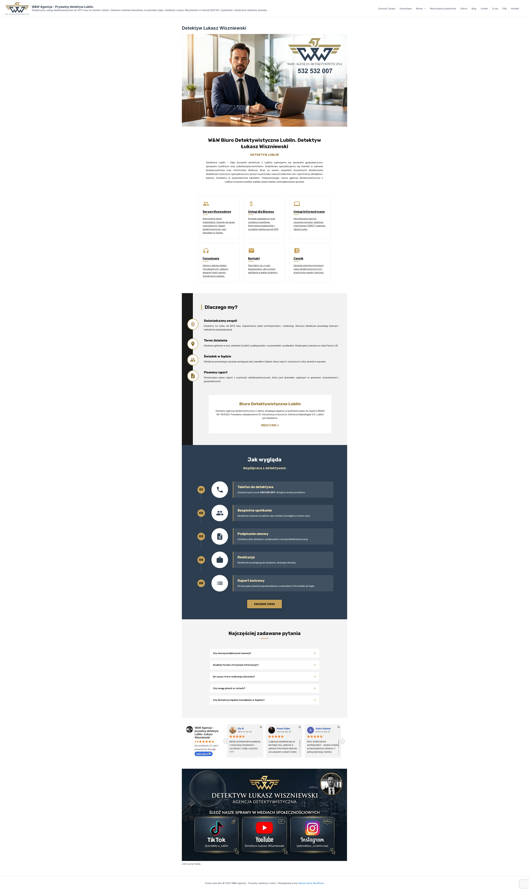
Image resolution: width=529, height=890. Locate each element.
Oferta (463, 8)
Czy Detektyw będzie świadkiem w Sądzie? (239, 700)
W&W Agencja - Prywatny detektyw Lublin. (63, 7)
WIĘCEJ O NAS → (270, 425)
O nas (495, 8)
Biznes (419, 8)
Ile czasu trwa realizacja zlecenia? (234, 676)
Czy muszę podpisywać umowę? (232, 653)
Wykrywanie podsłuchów (443, 8)
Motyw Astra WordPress (311, 883)
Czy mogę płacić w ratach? (229, 688)
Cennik (484, 8)
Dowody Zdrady (386, 8)
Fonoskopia (406, 8)
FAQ (505, 8)
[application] (424, 8)
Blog (474, 8)
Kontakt (515, 8)
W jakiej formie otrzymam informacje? (236, 664)
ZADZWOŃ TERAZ (264, 604)
